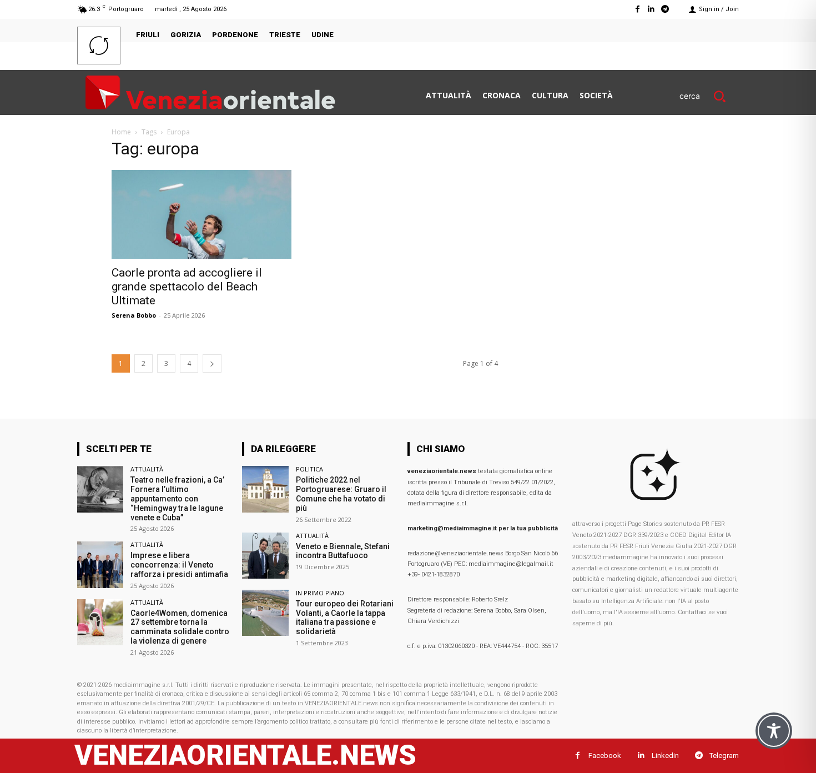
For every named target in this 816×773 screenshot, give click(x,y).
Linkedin (665, 755)
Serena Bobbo (134, 315)
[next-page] (212, 363)
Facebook (604, 755)
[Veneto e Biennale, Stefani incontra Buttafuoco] (265, 556)
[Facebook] (637, 9)
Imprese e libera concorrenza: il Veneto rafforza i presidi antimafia (179, 565)
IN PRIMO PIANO (320, 593)
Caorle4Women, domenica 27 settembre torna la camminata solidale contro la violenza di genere (179, 627)
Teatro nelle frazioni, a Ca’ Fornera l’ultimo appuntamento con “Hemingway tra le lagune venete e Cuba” (177, 498)
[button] (709, 96)
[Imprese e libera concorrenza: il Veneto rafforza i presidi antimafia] (100, 564)
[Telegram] (665, 9)
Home (121, 132)
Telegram (724, 755)
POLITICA (309, 469)
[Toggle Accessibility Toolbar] (774, 731)
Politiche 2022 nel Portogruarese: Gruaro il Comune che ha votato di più (341, 493)
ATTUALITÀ (146, 469)
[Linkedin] (651, 9)
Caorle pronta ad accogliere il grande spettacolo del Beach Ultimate (187, 286)
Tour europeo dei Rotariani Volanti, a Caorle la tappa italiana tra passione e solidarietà (345, 617)
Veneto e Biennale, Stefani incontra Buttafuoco (343, 551)
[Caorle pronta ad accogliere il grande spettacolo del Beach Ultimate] (201, 214)
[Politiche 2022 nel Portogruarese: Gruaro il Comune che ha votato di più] (265, 489)
